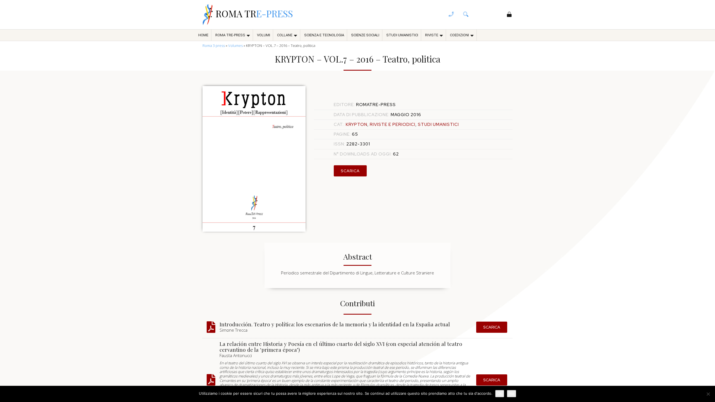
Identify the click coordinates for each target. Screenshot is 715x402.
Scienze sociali (365, 35)
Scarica (350, 170)
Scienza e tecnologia (324, 35)
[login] (509, 14)
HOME (203, 35)
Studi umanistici (402, 35)
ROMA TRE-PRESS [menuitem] (230, 35)
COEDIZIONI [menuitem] (459, 35)
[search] (465, 14)
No (511, 393)
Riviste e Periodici (392, 124)
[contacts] (451, 14)
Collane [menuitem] (284, 35)
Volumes (235, 45)
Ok (499, 393)
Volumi (263, 35)
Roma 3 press (213, 45)
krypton (356, 124)
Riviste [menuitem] (431, 35)
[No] (708, 394)
